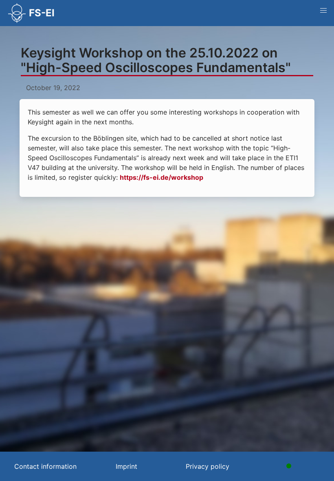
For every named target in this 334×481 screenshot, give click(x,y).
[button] (323, 10)
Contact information (45, 466)
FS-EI (42, 13)
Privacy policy (207, 466)
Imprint (126, 466)
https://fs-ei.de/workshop (161, 177)
